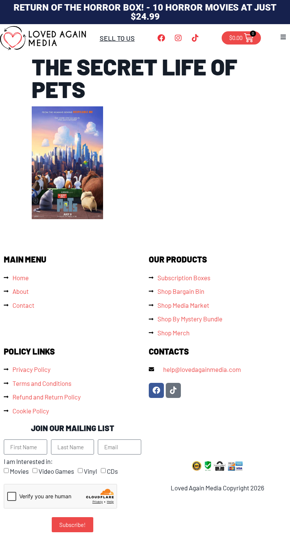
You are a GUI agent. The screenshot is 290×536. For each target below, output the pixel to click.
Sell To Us (117, 38)
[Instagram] (178, 38)
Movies (19, 471)
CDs (112, 471)
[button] (283, 37)
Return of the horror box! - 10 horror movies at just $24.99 (145, 12)
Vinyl (90, 471)
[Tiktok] (195, 38)
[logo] (43, 38)
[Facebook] (161, 38)
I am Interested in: (28, 461)
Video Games (56, 471)
